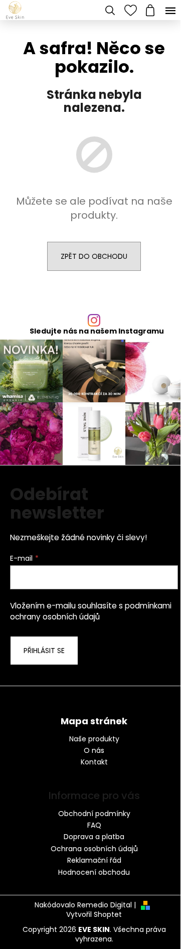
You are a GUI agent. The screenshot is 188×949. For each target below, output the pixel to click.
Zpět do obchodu (94, 256)
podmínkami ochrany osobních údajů (90, 611)
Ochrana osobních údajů (94, 849)
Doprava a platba (94, 837)
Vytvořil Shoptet (94, 914)
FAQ (94, 825)
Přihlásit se (44, 651)
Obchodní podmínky (94, 814)
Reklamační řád (94, 860)
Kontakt (94, 762)
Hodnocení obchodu (94, 872)
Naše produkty (94, 739)
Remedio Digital (104, 905)
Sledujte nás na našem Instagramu (97, 331)
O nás (94, 750)
